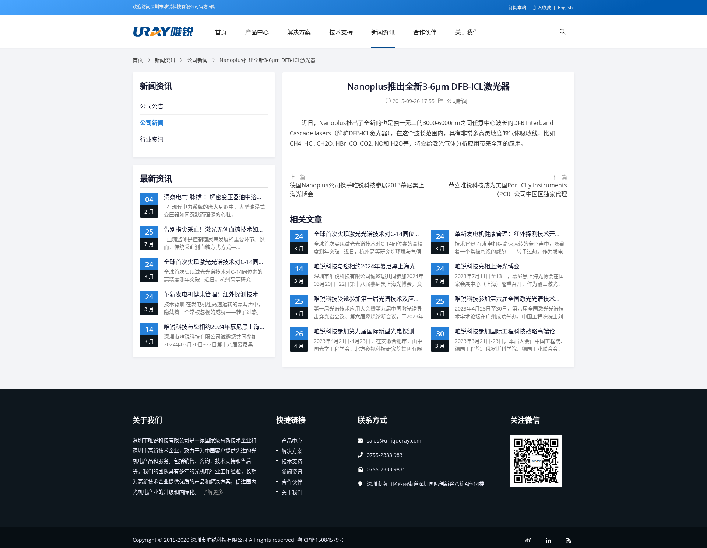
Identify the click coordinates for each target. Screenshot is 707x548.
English (565, 7)
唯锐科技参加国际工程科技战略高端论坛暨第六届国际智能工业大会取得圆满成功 (561, 331)
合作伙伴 (425, 32)
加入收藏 (542, 7)
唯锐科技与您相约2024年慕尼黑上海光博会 (370, 266)
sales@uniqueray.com (394, 440)
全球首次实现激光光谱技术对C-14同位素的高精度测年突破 (390, 234)
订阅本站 (517, 7)
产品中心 (257, 32)
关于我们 (467, 32)
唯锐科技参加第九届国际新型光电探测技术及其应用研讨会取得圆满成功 (408, 331)
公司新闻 (197, 59)
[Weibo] (528, 540)
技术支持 (341, 32)
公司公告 (151, 106)
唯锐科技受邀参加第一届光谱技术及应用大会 (373, 299)
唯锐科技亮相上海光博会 (487, 266)
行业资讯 (151, 139)
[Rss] (568, 540)
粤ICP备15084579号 (320, 539)
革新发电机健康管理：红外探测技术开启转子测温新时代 (528, 234)
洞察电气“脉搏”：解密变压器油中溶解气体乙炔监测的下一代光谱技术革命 (260, 197)
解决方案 (299, 32)
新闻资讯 (383, 32)
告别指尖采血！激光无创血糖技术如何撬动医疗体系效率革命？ (246, 229)
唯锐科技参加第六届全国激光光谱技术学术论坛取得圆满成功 (534, 299)
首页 (221, 32)
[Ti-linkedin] (548, 540)
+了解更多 (211, 491)
